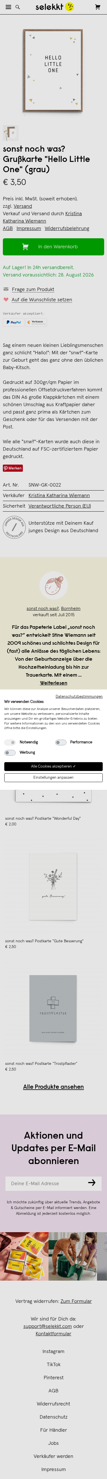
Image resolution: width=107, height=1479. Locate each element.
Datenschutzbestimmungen (79, 696)
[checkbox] (10, 742)
